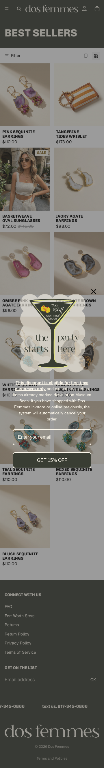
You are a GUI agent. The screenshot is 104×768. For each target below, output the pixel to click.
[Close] (94, 292)
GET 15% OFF (52, 460)
